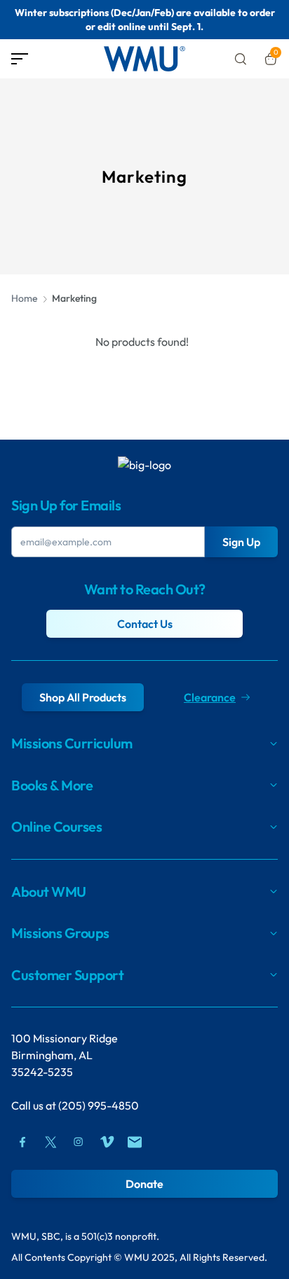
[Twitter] (50, 1142)
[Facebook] (22, 1142)
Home (24, 298)
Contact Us (145, 624)
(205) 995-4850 (98, 1105)
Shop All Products (82, 697)
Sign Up (241, 542)
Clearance (210, 697)
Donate (144, 1184)
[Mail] (134, 1142)
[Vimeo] (106, 1142)
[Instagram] (78, 1142)
